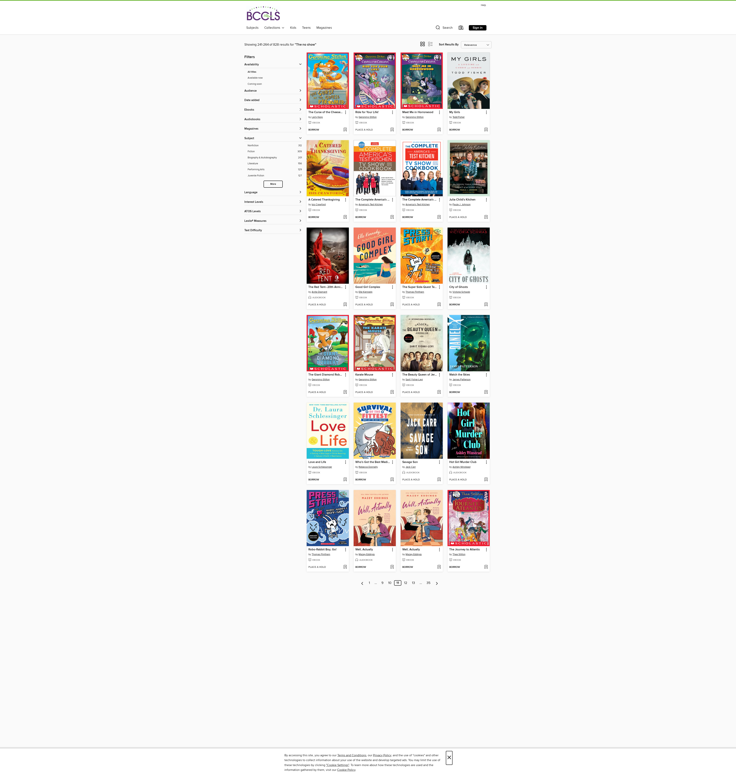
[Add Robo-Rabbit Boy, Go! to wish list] (345, 567)
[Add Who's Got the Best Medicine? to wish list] (392, 479)
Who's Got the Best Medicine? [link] (372, 462)
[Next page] (437, 583)
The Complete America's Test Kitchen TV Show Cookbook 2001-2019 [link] (372, 199)
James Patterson (462, 379)
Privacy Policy (382, 755)
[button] (443, 28)
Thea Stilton (459, 554)
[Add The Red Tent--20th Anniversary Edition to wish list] (345, 304)
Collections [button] (273, 28)
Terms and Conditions (351, 755)
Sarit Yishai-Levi (414, 379)
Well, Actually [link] (364, 549)
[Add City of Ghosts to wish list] (486, 304)
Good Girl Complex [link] (367, 287)
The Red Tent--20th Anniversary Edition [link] (325, 287)
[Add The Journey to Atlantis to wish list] (486, 567)
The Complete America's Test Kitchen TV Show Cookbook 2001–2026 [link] (419, 199)
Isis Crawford (319, 204)
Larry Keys (317, 117)
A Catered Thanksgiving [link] (324, 199)
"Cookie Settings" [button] (337, 765)
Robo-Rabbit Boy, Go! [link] (322, 549)
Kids (293, 28)
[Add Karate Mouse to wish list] (392, 392)
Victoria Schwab (461, 291)
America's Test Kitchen (371, 204)
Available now (255, 77)
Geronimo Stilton (368, 117)
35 (428, 583)
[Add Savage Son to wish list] (439, 479)
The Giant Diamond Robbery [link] (325, 375)
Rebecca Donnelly (368, 467)
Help (483, 5)
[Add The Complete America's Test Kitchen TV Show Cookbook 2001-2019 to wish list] (392, 217)
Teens (306, 28)
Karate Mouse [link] (364, 375)
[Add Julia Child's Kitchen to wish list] (486, 217)
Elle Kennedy (365, 291)
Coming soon (255, 83)
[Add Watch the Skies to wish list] (486, 392)
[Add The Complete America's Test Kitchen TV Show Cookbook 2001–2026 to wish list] (439, 217)
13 (413, 583)
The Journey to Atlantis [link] (464, 549)
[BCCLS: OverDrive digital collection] (263, 13)
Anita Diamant (319, 291)
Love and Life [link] (317, 462)
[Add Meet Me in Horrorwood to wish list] (439, 129)
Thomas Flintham (415, 291)
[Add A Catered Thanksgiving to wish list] (345, 217)
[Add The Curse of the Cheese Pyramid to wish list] (345, 129)
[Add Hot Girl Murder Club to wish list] (486, 479)
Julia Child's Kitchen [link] (462, 199)
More (273, 184)
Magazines (324, 28)
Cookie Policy (346, 770)
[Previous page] (362, 583)
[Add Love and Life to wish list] (345, 479)
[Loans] (461, 28)
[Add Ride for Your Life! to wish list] (392, 129)
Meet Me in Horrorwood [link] (417, 112)
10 (389, 583)
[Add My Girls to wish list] (486, 129)
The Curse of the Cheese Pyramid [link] (325, 112)
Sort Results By (449, 44)
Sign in (478, 28)
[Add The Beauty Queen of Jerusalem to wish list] (439, 392)
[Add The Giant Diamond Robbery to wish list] (345, 392)
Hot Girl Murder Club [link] (462, 462)
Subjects (252, 28)
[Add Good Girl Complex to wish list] (392, 304)
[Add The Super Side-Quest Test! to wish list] (439, 304)
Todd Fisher (459, 117)
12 (405, 583)
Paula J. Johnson (462, 204)
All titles (252, 72)
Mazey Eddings (367, 554)
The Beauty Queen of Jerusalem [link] (419, 375)
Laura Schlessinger (322, 467)
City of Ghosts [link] (458, 287)
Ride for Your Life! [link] (367, 112)
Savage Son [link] (410, 462)
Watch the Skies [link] (459, 375)
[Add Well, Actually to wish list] (392, 567)
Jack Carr (411, 467)
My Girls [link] (454, 112)
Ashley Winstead (461, 467)
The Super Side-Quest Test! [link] (419, 287)
